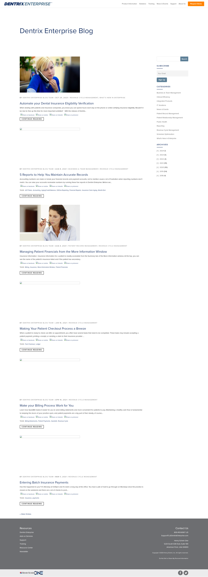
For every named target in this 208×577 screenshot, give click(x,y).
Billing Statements (31, 421)
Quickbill (54, 421)
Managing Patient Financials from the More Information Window (63, 252)
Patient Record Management (83, 246)
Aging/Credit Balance (48, 190)
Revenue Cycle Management (84, 98)
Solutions (142, 4)
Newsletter (24, 551)
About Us (182, 4)
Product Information (129, 4)
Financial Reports (75, 190)
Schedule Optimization (165, 134)
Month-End (101, 190)
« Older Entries (25, 514)
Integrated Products (164, 101)
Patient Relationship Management (170, 118)
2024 (162, 151)
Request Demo (196, 4)
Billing (27, 267)
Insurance (33, 267)
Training (151, 4)
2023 (162, 155)
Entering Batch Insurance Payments (44, 482)
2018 (161, 176)
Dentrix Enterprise (27, 532)
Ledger (38, 344)
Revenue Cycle (63, 421)
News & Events (162, 4)
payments (35, 498)
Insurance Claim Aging (89, 190)
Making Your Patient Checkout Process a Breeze (53, 328)
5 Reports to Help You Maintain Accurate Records (54, 175)
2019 (161, 171)
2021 (161, 163)
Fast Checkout (30, 344)
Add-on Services (26, 536)
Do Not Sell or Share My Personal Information (173, 558)
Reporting (160, 126)
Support (173, 4)
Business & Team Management (83, 169)
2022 (162, 159)
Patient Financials (62, 267)
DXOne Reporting (62, 190)
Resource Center (26, 548)
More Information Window (46, 267)
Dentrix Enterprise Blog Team (38, 98)
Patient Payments (44, 421)
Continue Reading (32, 119)
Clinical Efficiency (163, 97)
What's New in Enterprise (112, 98)
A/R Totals (28, 190)
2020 (162, 167)
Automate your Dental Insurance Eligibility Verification (57, 103)
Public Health (162, 122)
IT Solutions (161, 105)
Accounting (36, 190)
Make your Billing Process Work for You (47, 405)
